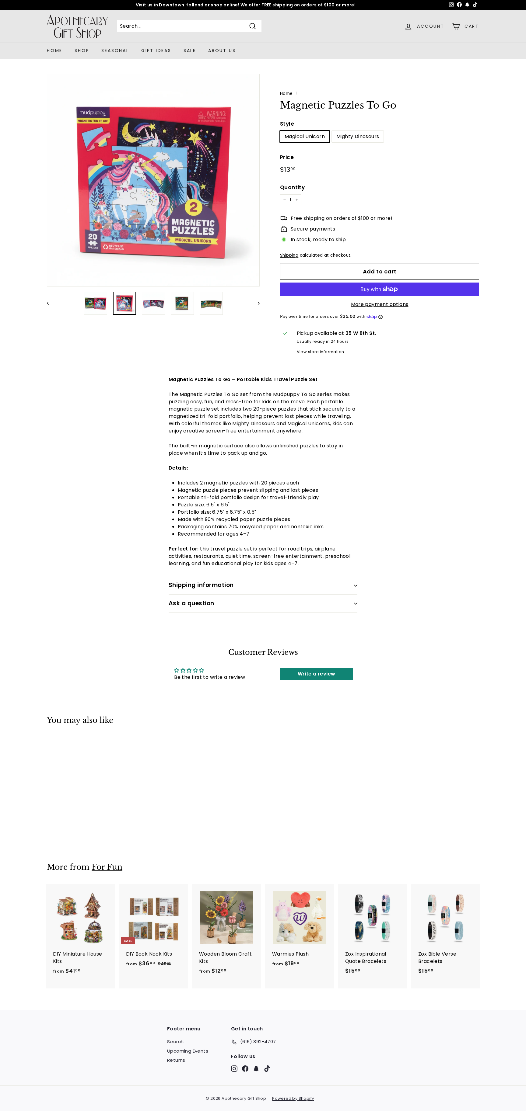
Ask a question (191, 603)
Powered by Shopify (293, 1098)
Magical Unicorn (305, 136)
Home (54, 50)
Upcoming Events (187, 1051)
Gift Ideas (156, 50)
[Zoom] (153, 180)
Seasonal (115, 50)
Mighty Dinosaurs (357, 136)
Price (287, 157)
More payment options (380, 304)
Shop (82, 50)
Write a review (316, 673)
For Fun (107, 867)
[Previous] (50, 303)
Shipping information (201, 585)
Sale (190, 50)
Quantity (292, 187)
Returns (176, 1060)
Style (287, 123)
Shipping (289, 255)
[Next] (256, 303)
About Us (222, 50)
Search (175, 1041)
